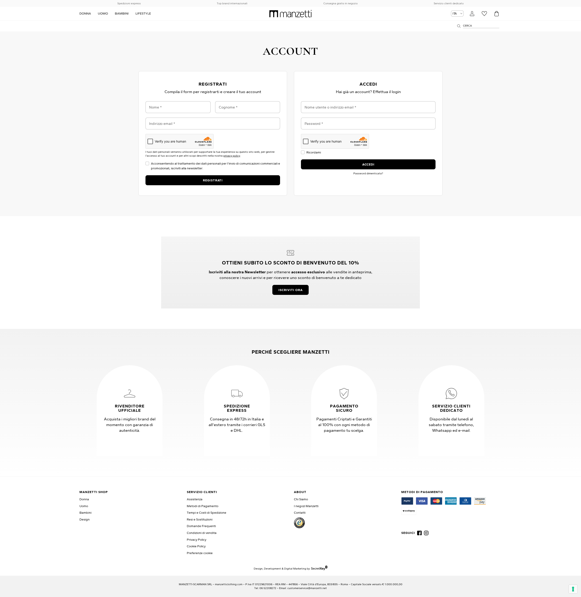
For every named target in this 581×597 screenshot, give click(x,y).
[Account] (472, 14)
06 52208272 (267, 588)
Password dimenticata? (368, 173)
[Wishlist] (484, 14)
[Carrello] (497, 14)
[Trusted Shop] (299, 522)
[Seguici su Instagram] (426, 533)
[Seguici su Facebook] (419, 533)
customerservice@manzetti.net (307, 588)
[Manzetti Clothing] (290, 13)
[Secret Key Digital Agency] (319, 568)
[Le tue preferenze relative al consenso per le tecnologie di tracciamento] (573, 589)
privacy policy (231, 155)
